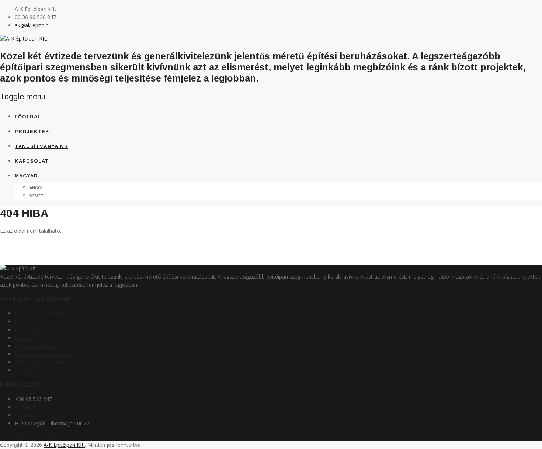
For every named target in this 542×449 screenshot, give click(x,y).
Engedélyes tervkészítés (43, 313)
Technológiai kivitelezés (43, 362)
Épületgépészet (33, 329)
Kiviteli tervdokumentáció (45, 354)
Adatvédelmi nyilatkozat (28, 436)
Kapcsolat (32, 161)
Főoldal (28, 117)
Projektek (32, 131)
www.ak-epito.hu (35, 415)
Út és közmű (30, 370)
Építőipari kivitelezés (38, 321)
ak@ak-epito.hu (33, 25)
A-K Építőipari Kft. (64, 444)
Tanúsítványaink (41, 146)
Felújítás (25, 337)
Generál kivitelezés (37, 345)
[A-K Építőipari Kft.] (23, 38)
